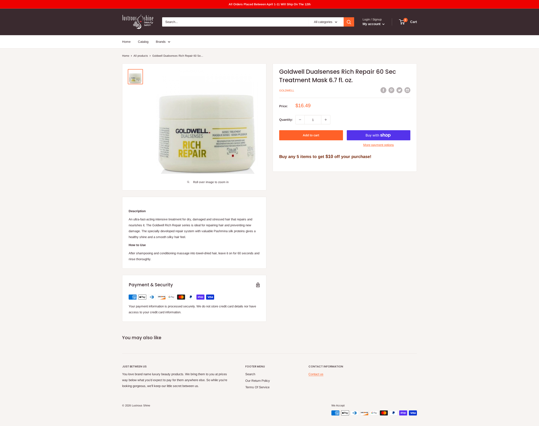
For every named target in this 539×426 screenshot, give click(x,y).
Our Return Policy (257, 380)
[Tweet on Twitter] (399, 90)
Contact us (315, 374)
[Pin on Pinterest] (391, 90)
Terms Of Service (257, 387)
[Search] (349, 22)
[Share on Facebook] (383, 90)
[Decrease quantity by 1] (300, 119)
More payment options (378, 145)
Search (250, 374)
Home (126, 41)
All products (140, 55)
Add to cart (311, 135)
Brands (161, 41)
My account (372, 24)
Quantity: (286, 119)
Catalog (143, 41)
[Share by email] (407, 90)
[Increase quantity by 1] (325, 119)
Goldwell (286, 90)
